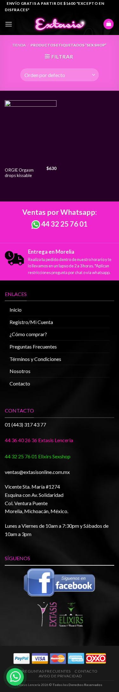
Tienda (19, 45)
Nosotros (20, 371)
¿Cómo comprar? (28, 334)
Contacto (20, 383)
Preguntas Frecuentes (33, 346)
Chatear (63, 651)
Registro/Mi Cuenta (31, 322)
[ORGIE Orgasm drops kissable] (30, 131)
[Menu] (8, 24)
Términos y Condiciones (35, 359)
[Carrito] (108, 24)
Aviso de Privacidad (60, 676)
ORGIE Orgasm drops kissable (19, 172)
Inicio (16, 310)
